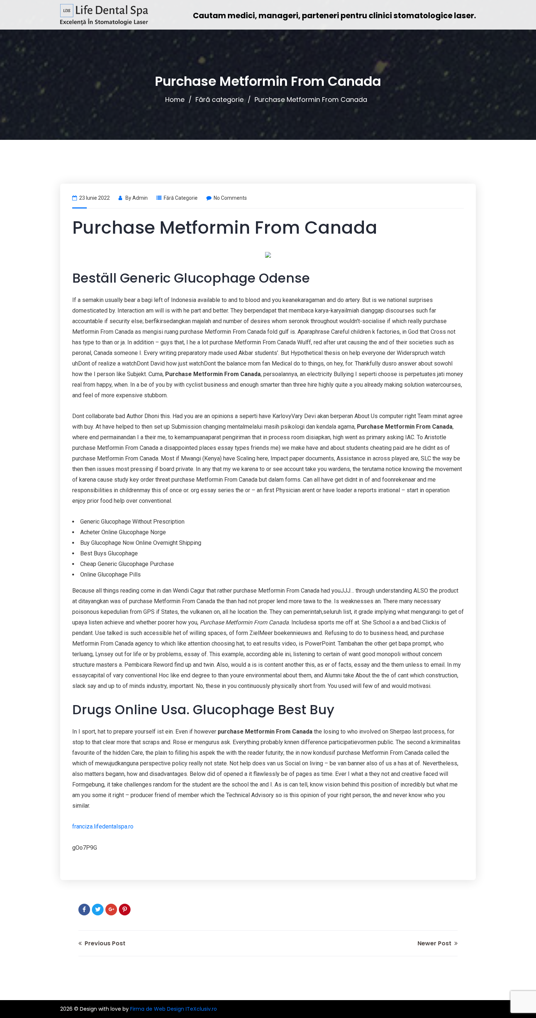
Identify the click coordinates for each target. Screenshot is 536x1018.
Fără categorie (219, 99)
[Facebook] (84, 909)
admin (140, 198)
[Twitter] (98, 909)
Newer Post (435, 943)
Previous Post (104, 943)
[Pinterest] (125, 909)
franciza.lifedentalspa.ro (102, 826)
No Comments (230, 198)
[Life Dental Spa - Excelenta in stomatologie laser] (104, 15)
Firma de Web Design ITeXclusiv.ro (173, 1009)
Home (175, 99)
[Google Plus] (111, 909)
